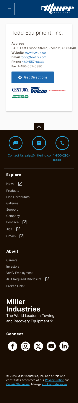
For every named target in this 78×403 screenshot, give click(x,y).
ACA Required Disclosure (28, 279)
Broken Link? (15, 286)
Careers (11, 260)
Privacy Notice (54, 380)
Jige (13, 229)
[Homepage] (57, 13)
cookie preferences (54, 384)
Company (13, 216)
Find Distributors (17, 197)
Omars (15, 236)
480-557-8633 (33, 61)
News (14, 184)
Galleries (12, 203)
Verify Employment (19, 273)
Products (12, 190)
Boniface (16, 222)
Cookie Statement (18, 384)
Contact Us (16, 148)
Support (12, 209)
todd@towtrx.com (33, 57)
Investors (12, 266)
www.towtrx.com (36, 52)
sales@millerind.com (39, 148)
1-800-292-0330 (61, 151)
